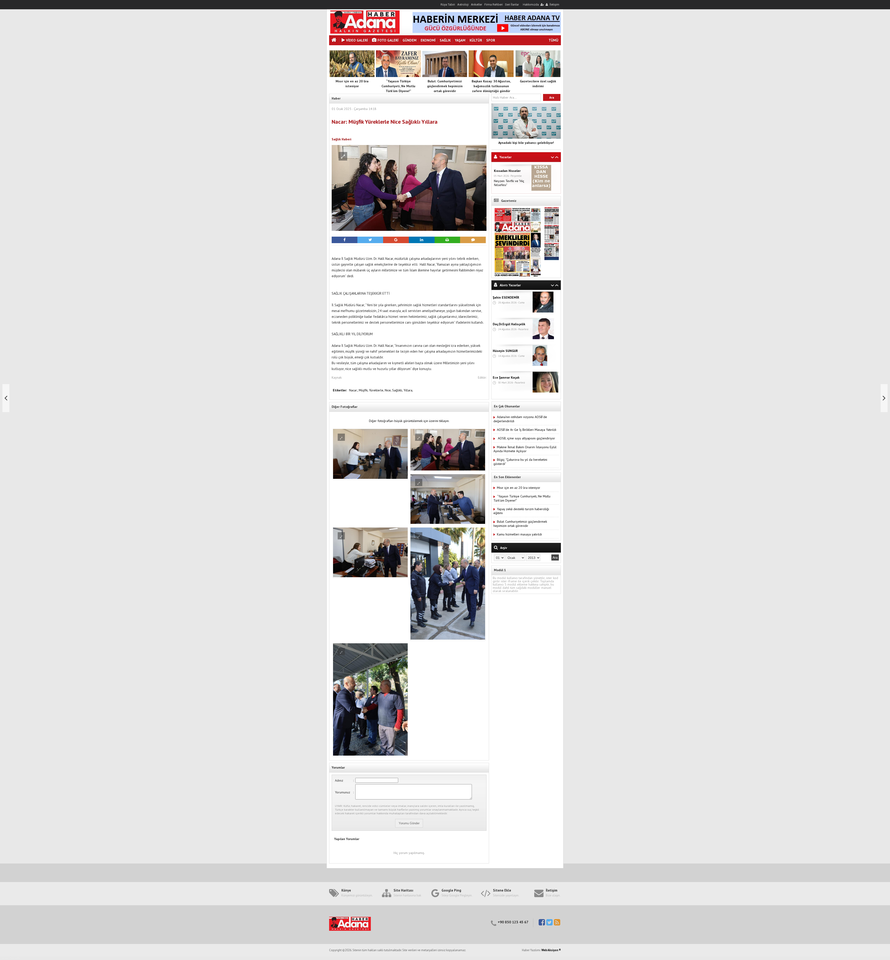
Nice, (388, 390)
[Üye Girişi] (542, 4)
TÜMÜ (553, 40)
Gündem (409, 40)
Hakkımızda (531, 4)
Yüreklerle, (377, 390)
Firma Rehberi (493, 4)
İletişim (554, 4)
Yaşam (460, 40)
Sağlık (445, 40)
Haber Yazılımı (10, 958)
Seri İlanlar (512, 4)
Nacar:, (354, 390)
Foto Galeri (388, 40)
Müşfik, (364, 390)
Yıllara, (408, 390)
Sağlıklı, (398, 390)
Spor (490, 40)
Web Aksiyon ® (551, 950)
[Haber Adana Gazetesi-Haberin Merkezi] (365, 32)
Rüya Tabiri (448, 4)
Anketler (476, 4)
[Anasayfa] (334, 40)
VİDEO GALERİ (357, 40)
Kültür (476, 40)
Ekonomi (428, 40)
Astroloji (463, 4)
